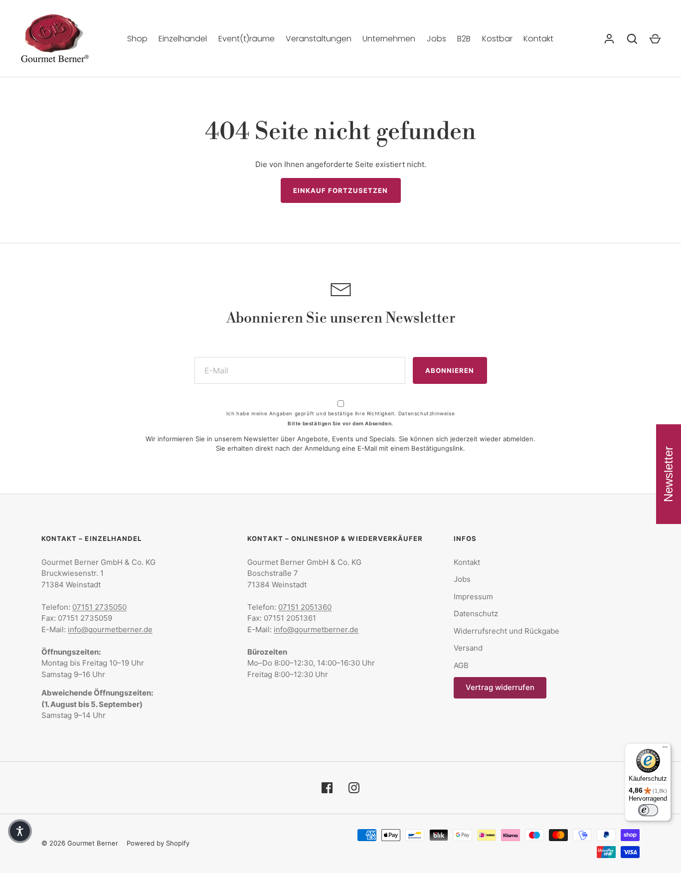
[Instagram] (354, 788)
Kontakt (538, 38)
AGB (461, 665)
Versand (468, 648)
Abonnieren (450, 370)
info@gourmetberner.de (110, 629)
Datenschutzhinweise (426, 413)
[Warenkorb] (655, 39)
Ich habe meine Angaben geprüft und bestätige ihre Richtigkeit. (340, 413)
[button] (20, 831)
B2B (464, 38)
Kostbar (497, 38)
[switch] (648, 810)
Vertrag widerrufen (500, 687)
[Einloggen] (609, 39)
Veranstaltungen (318, 38)
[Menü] (665, 749)
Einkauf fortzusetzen (340, 190)
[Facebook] (327, 788)
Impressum (473, 596)
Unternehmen (388, 38)
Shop (137, 38)
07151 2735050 (99, 607)
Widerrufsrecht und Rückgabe (506, 631)
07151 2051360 (305, 607)
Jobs (436, 38)
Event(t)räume (246, 38)
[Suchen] (632, 39)
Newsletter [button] (668, 474)
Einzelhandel (183, 38)
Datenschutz (476, 613)
